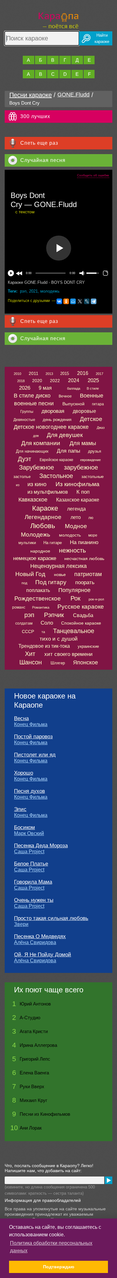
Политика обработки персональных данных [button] (51, 1246)
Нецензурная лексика (58, 566)
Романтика (40, 607)
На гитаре (52, 542)
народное (40, 550)
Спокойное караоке (81, 623)
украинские (88, 646)
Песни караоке (30, 94)
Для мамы (83, 443)
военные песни (34, 403)
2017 (99, 374)
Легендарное (43, 517)
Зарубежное (36, 467)
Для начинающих (32, 451)
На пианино (84, 542)
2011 (33, 373)
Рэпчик (54, 614)
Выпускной (73, 403)
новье (60, 574)
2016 (82, 373)
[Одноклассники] (66, 301)
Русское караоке (80, 606)
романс (18, 607)
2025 (93, 380)
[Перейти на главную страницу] (58, 19)
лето (76, 517)
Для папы (68, 451)
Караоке (45, 508)
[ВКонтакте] (59, 301)
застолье (22, 476)
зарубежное (81, 467)
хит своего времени (68, 654)
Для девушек (65, 435)
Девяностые (24, 420)
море (92, 535)
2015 (64, 373)
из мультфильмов (47, 492)
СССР (28, 631)
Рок (75, 598)
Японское (85, 662)
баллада (73, 388)
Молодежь (35, 534)
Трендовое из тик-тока (44, 646)
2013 (49, 374)
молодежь (50, 291)
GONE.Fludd (73, 94)
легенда (76, 509)
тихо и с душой (59, 639)
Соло (47, 623)
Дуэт (24, 458)
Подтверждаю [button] (58, 1266)
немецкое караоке (34, 558)
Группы (26, 411)
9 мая (45, 388)
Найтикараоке (102, 38)
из (17, 485)
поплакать (38, 590)
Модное (76, 526)
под (24, 583)
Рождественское (37, 598)
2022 (55, 380)
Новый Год (30, 574)
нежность (72, 550)
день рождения (57, 419)
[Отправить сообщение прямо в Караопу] (108, 1180)
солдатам (23, 623)
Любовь (42, 526)
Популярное (74, 590)
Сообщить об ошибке (93, 175)
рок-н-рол (96, 599)
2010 (17, 374)
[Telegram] (93, 301)
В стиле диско (32, 395)
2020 (37, 380)
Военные (91, 395)
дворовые (84, 411)
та (43, 632)
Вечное (65, 396)
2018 (21, 381)
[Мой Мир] (73, 301)
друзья (94, 451)
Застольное (56, 475)
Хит (30, 653)
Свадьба (83, 615)
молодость (70, 535)
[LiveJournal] (87, 301)
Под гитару (50, 582)
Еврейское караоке (56, 460)
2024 (73, 380)
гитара (98, 404)
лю (90, 518)
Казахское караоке (77, 499)
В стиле (93, 388)
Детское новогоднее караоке (51, 427)
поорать (85, 582)
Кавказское (32, 499)
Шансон (30, 662)
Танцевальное (73, 630)
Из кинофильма (78, 484)
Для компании (40, 443)
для (36, 436)
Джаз (101, 427)
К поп (83, 492)
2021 (33, 291)
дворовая (52, 411)
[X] (80, 301)
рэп (23, 291)
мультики (27, 542)
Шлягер (58, 663)
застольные (92, 476)
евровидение (90, 460)
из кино (36, 484)
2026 (24, 388)
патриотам (88, 574)
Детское (91, 419)
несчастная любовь (84, 558)
